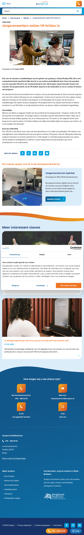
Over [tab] (69, 254)
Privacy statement (24, 525)
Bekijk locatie (53, 199)
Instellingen (40, 285)
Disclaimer (57, 525)
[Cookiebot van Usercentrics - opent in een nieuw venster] (71, 248)
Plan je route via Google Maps (14, 458)
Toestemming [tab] (14, 254)
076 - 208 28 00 (11, 441)
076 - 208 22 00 (58, 531)
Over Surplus (15, 18)
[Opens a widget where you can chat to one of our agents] (76, 531)
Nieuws (26, 18)
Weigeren (15, 285)
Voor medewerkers (11, 485)
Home (4, 18)
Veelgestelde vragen (12, 498)
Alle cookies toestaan (68, 285)
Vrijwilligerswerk (10, 489)
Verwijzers (8, 494)
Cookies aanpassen (42, 525)
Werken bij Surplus (11, 481)
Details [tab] (42, 254)
